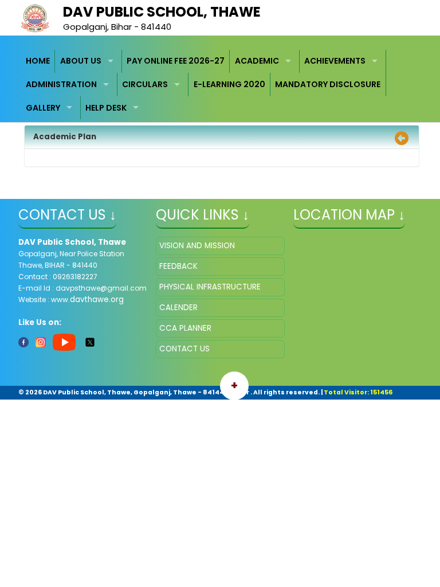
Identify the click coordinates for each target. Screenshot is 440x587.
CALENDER (178, 307)
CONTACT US (184, 348)
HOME (38, 60)
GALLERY (43, 108)
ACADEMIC (257, 60)
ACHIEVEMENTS (335, 60)
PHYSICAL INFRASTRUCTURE (210, 286)
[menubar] (220, 85)
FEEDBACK (178, 266)
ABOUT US (80, 60)
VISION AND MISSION (197, 245)
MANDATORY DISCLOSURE (327, 84)
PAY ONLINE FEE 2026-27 (176, 60)
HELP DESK (106, 108)
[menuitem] (38, 61)
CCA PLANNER (185, 328)
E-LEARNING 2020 (229, 84)
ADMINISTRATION (61, 84)
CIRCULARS (145, 84)
